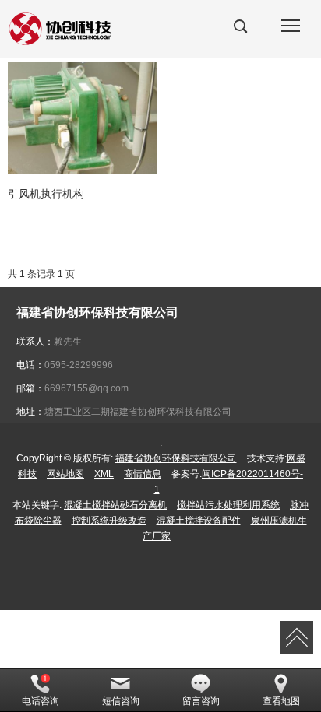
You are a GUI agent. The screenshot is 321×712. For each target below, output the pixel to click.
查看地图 (281, 701)
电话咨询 (40, 701)
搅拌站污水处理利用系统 (228, 505)
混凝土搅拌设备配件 (199, 520)
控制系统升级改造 (109, 520)
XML (104, 473)
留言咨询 (201, 701)
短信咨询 (120, 701)
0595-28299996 (78, 365)
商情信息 (142, 473)
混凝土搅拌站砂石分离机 (115, 505)
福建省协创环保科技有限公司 (176, 458)
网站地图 (65, 473)
